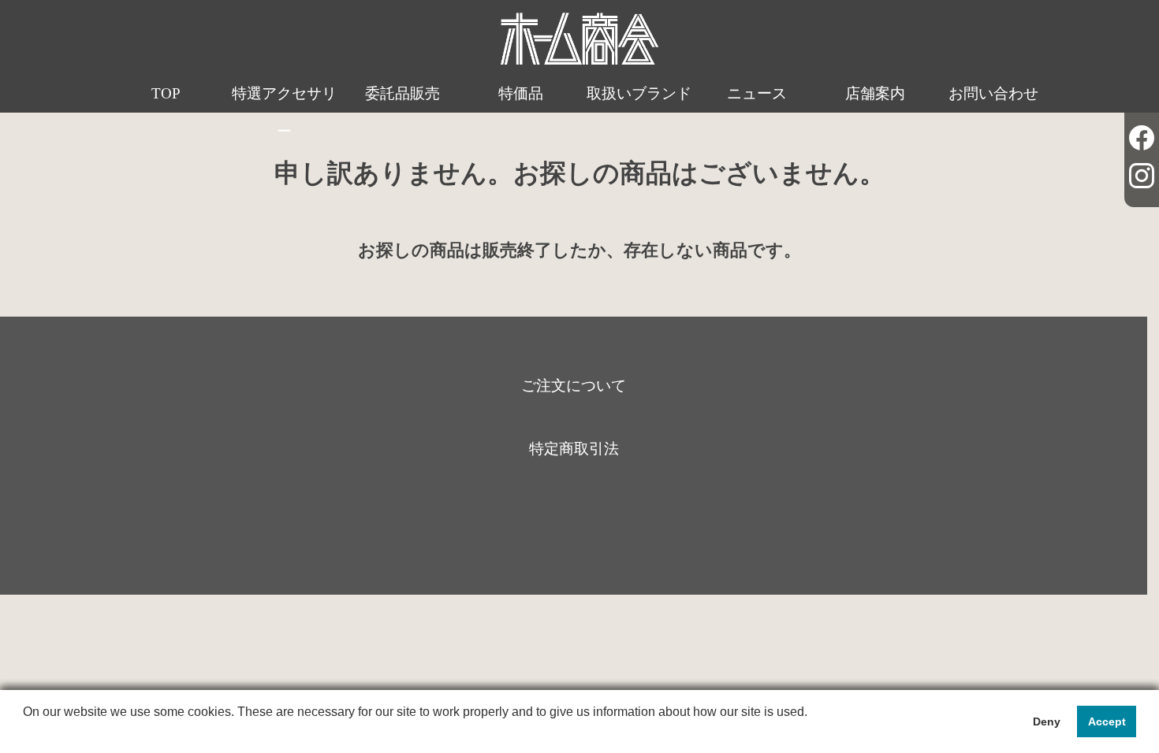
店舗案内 (875, 93)
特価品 (520, 93)
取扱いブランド (639, 93)
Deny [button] (1046, 721)
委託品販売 (402, 93)
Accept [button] (1107, 721)
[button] (25, 732)
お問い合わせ (993, 93)
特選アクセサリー (284, 112)
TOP (166, 93)
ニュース (757, 93)
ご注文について (573, 385)
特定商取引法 (574, 448)
